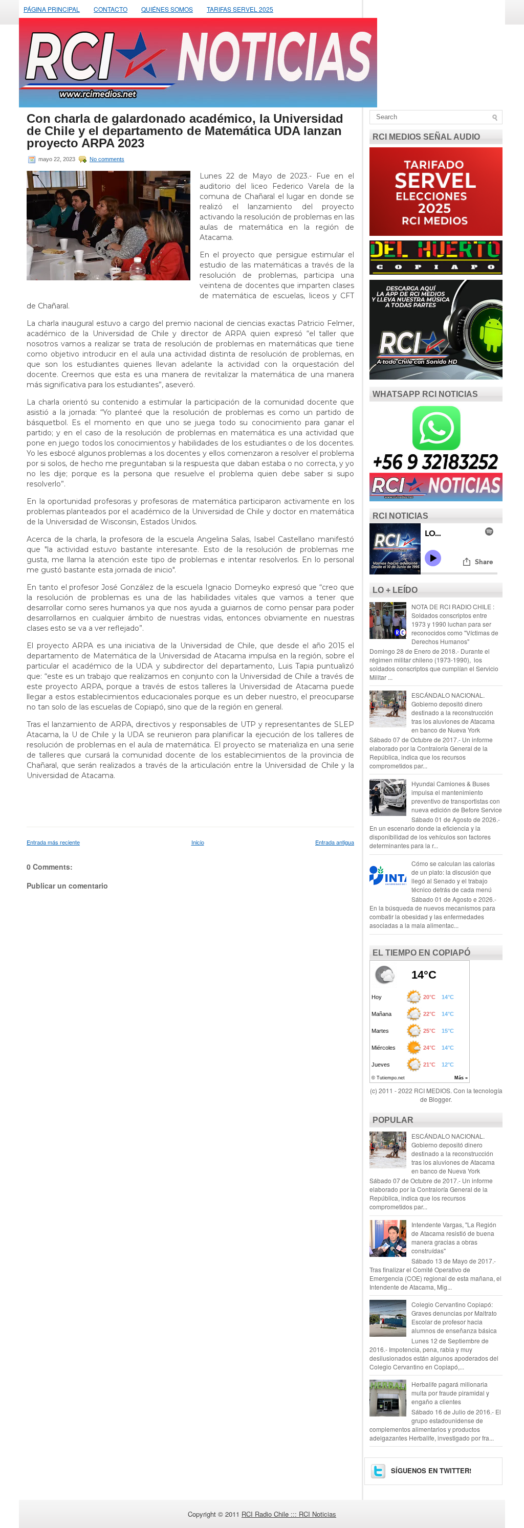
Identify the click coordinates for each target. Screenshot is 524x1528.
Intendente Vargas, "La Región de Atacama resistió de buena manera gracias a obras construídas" (453, 1237)
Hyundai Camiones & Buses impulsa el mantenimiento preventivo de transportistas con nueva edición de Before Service (456, 796)
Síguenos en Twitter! (430, 1470)
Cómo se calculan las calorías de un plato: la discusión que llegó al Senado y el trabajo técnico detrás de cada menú (453, 876)
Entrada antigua (334, 842)
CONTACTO (110, 9)
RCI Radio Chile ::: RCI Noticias (289, 1514)
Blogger (439, 1099)
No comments (107, 159)
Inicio (197, 842)
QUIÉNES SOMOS (167, 9)
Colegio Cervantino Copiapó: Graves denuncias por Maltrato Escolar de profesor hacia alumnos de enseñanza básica (454, 1317)
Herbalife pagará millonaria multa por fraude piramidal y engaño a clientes (450, 1393)
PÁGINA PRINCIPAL (52, 9)
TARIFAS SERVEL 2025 (240, 9)
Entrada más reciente (53, 842)
